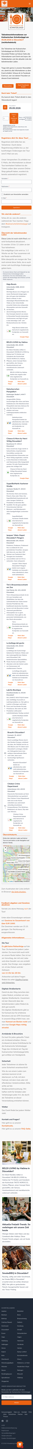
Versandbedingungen (8, 1433)
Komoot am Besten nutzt (16, 1021)
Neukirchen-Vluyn (23, 1367)
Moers (19, 1359)
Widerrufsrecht (6, 1436)
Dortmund (4, 1326)
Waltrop (20, 1378)
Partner (20, 1414)
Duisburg (20, 1326)
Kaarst (3, 1352)
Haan (3, 1337)
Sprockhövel (5, 1378)
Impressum (5, 1431)
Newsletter (8, 86)
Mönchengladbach (7, 1363)
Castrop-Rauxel (6, 1322)
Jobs (26, 1414)
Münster (4, 1367)
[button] (18, 858)
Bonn (19, 1315)
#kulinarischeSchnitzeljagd (17, 224)
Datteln (19, 1322)
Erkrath (19, 1330)
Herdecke (20, 1344)
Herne (3, 1348)
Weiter (16, 1403)
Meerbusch (5, 1359)
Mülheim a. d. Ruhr (23, 1363)
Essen (3, 1333)
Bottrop (4, 1319)
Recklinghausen (6, 1374)
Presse (5, 1416)
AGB (3, 1425)
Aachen (3, 1311)
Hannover (20, 1341)
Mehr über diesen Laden (22, 383)
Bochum (4, 1315)
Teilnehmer (12, 1414)
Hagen (19, 1337)
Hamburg (4, 1341)
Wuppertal (5, 1381)
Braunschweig (22, 1319)
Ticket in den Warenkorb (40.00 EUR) (14, 118)
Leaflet (11, 881)
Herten (19, 1348)
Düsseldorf (5, 1330)
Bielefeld (20, 1311)
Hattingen (4, 1344)
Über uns (17, 1412)
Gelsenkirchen (22, 1333)
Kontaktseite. (7, 1126)
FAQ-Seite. (26, 1129)
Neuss (3, 1370)
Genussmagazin (6, 1412)
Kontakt (24, 1412)
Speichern (16, 208)
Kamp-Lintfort (22, 1352)
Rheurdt (20, 1374)
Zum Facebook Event (23, 86)
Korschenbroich (22, 1355)
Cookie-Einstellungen (8, 1438)
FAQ (30, 1412)
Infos (5, 1414)
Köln (2, 1355)
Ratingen (20, 1370)
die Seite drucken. (18, 891)
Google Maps (24, 337)
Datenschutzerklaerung (9, 1428)
